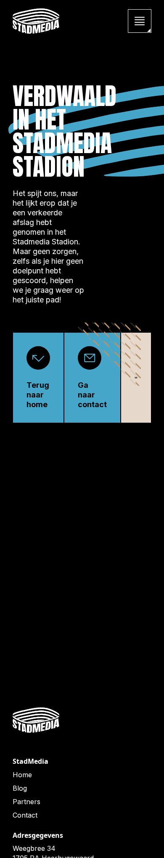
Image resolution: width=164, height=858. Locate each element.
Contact (25, 815)
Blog (20, 788)
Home (22, 775)
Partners (26, 801)
